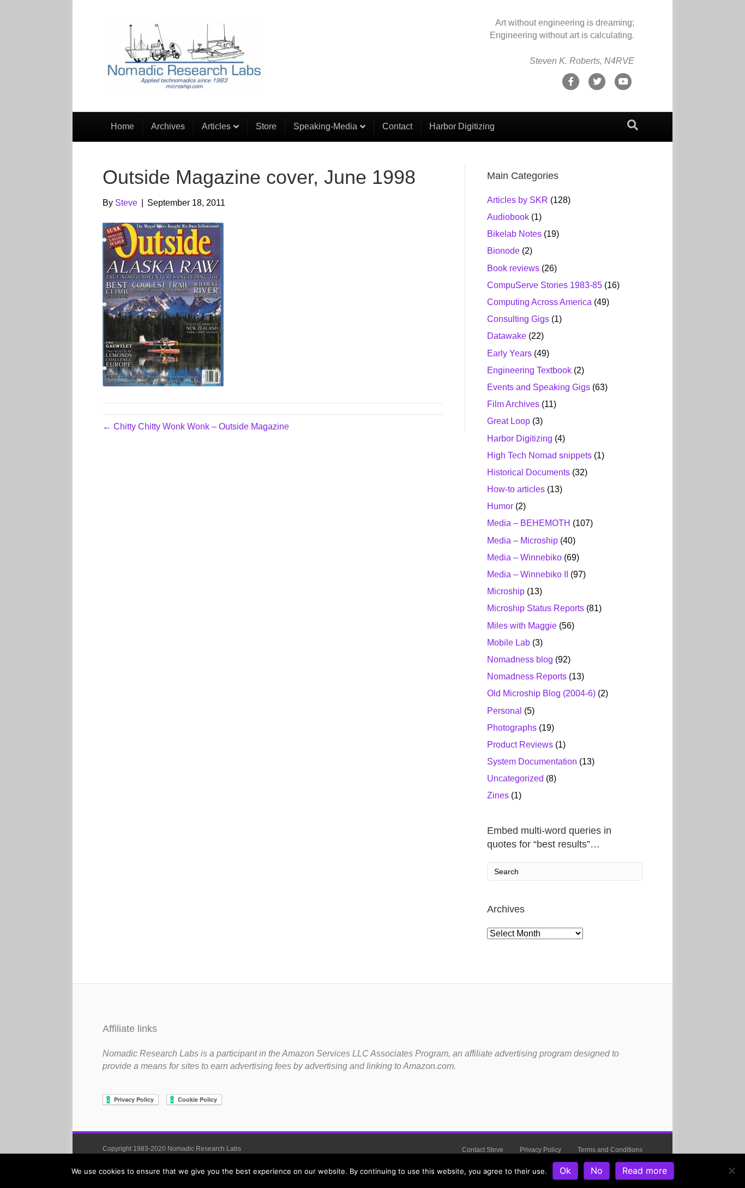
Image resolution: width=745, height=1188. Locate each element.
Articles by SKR (517, 200)
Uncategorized (515, 778)
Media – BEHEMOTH (528, 523)
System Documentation (532, 761)
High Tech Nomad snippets (539, 455)
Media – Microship (522, 540)
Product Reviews (520, 744)
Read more (644, 1170)
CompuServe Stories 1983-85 (544, 285)
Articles (216, 126)
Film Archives (513, 404)
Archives (168, 126)
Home (122, 126)
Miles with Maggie (522, 625)
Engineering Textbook (529, 370)
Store (266, 126)
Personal (504, 710)
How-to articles (516, 489)
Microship (506, 591)
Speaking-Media (325, 126)
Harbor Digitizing (462, 126)
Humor (500, 506)
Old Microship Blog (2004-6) (541, 693)
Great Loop (508, 421)
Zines (498, 795)
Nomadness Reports (527, 676)
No (597, 1170)
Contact (397, 126)
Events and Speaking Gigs (538, 387)
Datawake (506, 336)
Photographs (512, 727)
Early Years (509, 353)
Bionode (503, 250)
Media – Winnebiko (524, 557)
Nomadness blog (520, 659)
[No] (731, 1170)
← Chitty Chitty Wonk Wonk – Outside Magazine (196, 426)
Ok (565, 1170)
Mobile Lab (508, 642)
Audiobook (508, 217)
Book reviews (513, 268)
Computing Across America (539, 302)
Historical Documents (528, 472)
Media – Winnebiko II (527, 574)
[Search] (632, 125)
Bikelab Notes (514, 233)
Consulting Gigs (518, 319)
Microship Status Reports (535, 608)
